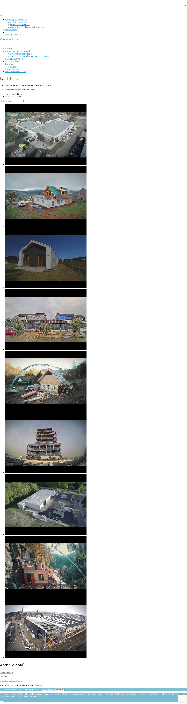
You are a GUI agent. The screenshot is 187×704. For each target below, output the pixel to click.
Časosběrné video (18, 22)
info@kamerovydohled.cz (11, 681)
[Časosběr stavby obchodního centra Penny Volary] (96, 135)
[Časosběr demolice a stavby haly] (96, 628)
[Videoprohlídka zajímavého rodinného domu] (96, 258)
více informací (48, 689)
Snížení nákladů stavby (20, 25)
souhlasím (59, 690)
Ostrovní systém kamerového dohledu (27, 27)
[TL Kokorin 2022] (96, 566)
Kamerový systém (13, 35)
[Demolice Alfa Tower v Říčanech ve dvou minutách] (96, 443)
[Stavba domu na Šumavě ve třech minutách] (96, 196)
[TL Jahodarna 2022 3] (96, 320)
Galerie (8, 32)
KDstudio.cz (40, 685)
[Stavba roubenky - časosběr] (96, 381)
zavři (2, 701)
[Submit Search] (25, 101)
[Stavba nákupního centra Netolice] (96, 505)
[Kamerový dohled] (93, 2)
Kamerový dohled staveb (16, 19)
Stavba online (11, 30)
